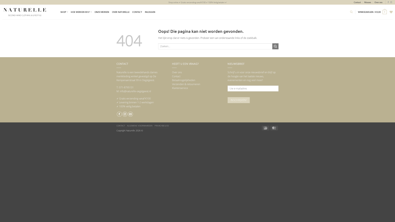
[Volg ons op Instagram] (391, 2)
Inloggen (150, 12)
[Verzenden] (275, 46)
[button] (351, 12)
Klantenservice (180, 88)
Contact (357, 2)
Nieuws (367, 2)
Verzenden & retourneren (186, 84)
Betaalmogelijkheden (183, 80)
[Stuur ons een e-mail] (130, 114)
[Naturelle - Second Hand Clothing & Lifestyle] (29, 12)
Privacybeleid (162, 125)
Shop (63, 12)
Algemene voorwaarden (140, 125)
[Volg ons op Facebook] (388, 2)
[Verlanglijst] (391, 12)
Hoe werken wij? (80, 12)
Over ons (378, 2)
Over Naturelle (121, 12)
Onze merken (102, 12)
